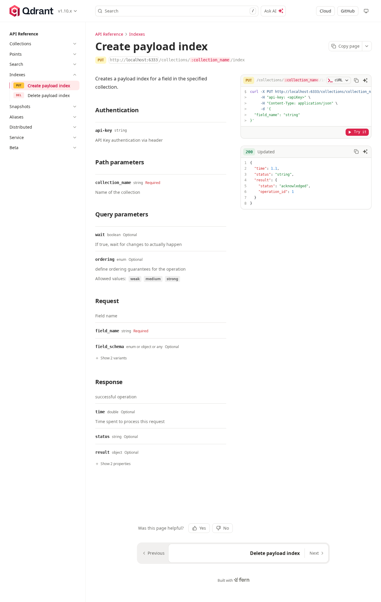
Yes (202, 528)
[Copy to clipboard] (356, 80)
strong (172, 278)
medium (153, 278)
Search (179, 11)
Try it (360, 132)
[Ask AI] (365, 80)
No (226, 528)
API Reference (109, 34)
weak (135, 278)
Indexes (137, 34)
